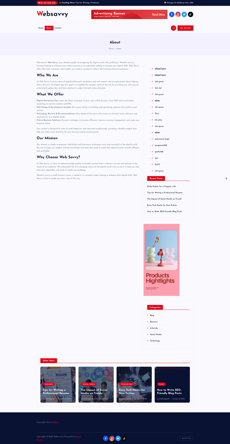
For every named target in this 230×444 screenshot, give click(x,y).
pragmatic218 (161, 145)
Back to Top (186, 438)
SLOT (157, 165)
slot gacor (159, 82)
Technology (155, 341)
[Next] (188, 360)
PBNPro (54, 422)
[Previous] (183, 360)
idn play (158, 120)
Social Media (156, 335)
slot (156, 158)
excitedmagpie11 (49, 399)
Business (154, 322)
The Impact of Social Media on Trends (164, 199)
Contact (57, 28)
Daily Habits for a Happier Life (161, 186)
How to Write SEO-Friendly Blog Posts (164, 212)
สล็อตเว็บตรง (160, 69)
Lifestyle (154, 328)
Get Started (185, 28)
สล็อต (157, 101)
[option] (58, 385)
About (49, 28)
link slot (158, 88)
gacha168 (159, 152)
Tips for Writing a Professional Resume (164, 193)
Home (41, 28)
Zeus (157, 113)
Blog (152, 315)
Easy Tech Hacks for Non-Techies (162, 205)
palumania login (162, 139)
